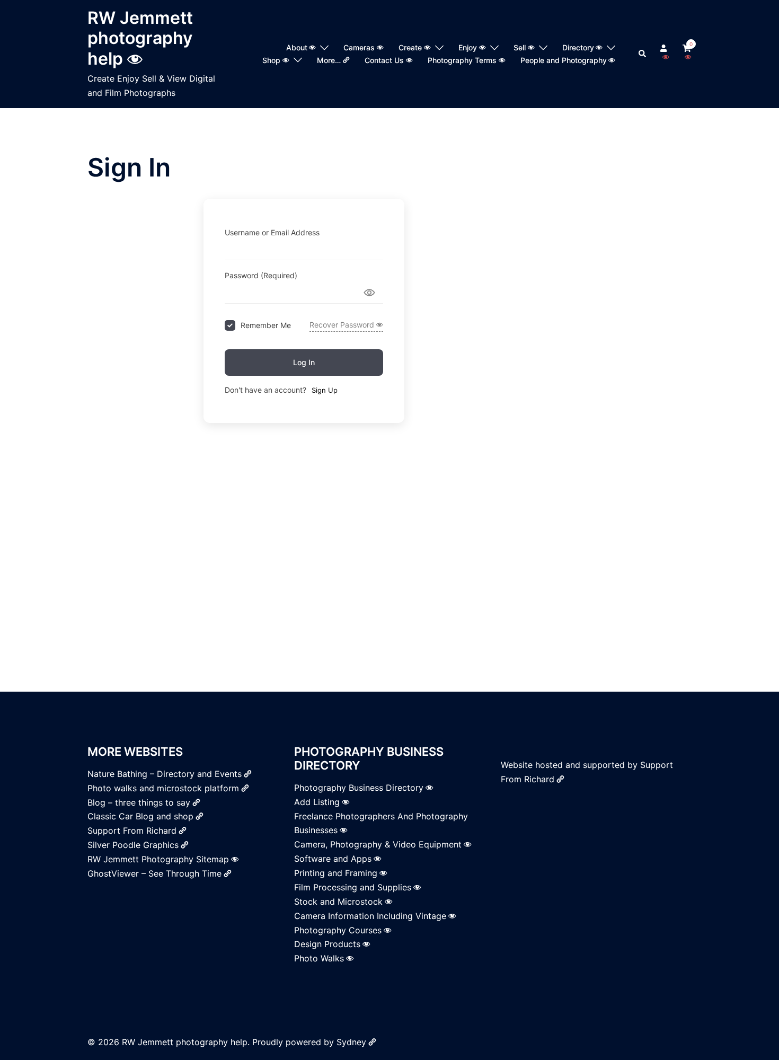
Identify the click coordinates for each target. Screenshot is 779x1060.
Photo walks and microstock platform (163, 788)
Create (410, 47)
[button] (643, 54)
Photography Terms (462, 60)
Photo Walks (319, 958)
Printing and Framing (335, 873)
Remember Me (266, 325)
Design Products (327, 944)
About (296, 47)
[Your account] (664, 54)
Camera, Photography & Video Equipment (378, 844)
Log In (304, 362)
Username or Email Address (272, 232)
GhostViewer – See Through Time (154, 873)
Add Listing (317, 802)
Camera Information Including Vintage (370, 916)
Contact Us (384, 60)
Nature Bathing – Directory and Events (164, 773)
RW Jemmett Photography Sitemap (158, 859)
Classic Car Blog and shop (140, 816)
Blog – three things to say (138, 802)
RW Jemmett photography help (140, 38)
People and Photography (563, 60)
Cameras (359, 47)
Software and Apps (332, 858)
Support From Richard (131, 830)
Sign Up (325, 390)
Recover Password (341, 324)
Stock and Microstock (338, 901)
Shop (271, 60)
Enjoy (467, 47)
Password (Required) (261, 275)
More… (329, 60)
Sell (520, 47)
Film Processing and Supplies (352, 887)
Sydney (351, 1042)
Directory (578, 47)
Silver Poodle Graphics (133, 845)
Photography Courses (338, 930)
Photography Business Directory (358, 787)
